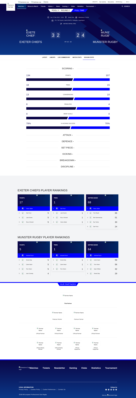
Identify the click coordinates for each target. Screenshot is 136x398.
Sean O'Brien (97, 269)
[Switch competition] (23, 2)
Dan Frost (28, 213)
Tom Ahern (29, 269)
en (127, 2)
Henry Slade (29, 208)
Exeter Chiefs (30, 42)
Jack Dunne (29, 217)
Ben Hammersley (97, 217)
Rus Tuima (96, 222)
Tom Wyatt (96, 213)
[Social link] (106, 390)
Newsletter (59, 368)
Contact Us (61, 389)
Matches (34, 368)
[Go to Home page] (10, 5)
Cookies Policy (35, 389)
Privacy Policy (23, 389)
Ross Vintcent (30, 222)
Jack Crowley (29, 273)
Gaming (73, 368)
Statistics (96, 368)
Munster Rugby (105, 42)
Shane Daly (29, 260)
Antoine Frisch (30, 255)
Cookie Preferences (49, 389)
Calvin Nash (29, 264)
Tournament (111, 368)
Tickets (46, 368)
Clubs (84, 368)
